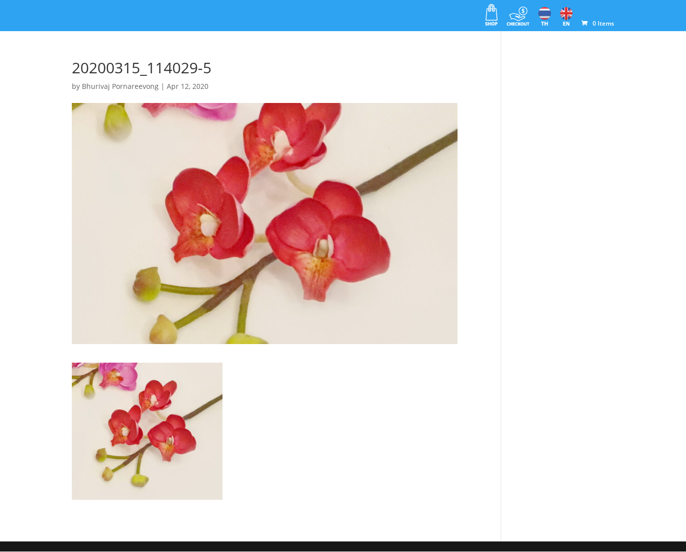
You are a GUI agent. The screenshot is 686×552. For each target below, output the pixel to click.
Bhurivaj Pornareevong (120, 86)
